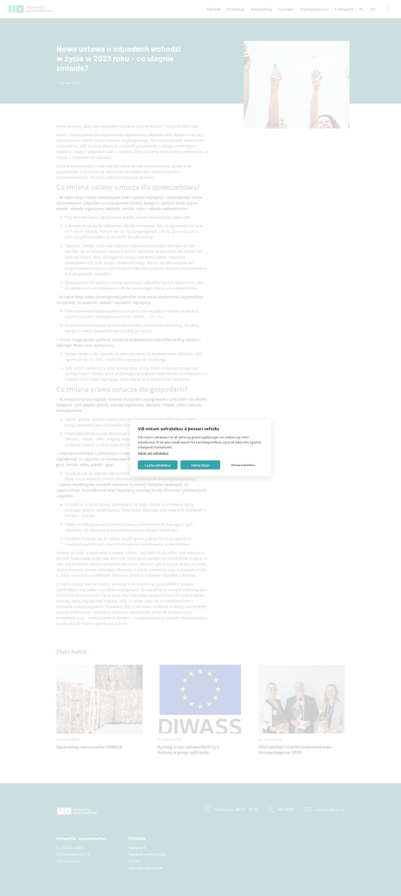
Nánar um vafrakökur (153, 453)
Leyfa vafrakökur (158, 465)
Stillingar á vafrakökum (243, 464)
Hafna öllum (200, 465)
